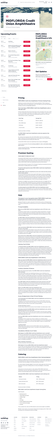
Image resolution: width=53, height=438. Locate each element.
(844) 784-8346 (4, 420)
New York (23, 419)
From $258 (27, 79)
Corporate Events (33, 420)
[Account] (51, 2)
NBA (15, 420)
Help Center (32, 426)
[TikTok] (5, 422)
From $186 (27, 51)
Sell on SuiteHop (45, 2)
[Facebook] (1, 422)
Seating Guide (32, 422)
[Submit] (19, 2)
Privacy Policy (47, 422)
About (38, 419)
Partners (39, 422)
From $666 (27, 85)
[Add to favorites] (50, 10)
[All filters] (2, 38)
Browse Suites (41, 1)
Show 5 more (4, 90)
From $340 (27, 70)
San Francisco (24, 426)
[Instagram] (3, 422)
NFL (14, 419)
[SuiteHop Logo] (4, 2)
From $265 (27, 60)
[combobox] (26, 2)
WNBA (15, 428)
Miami (23, 422)
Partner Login (32, 430)
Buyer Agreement (48, 419)
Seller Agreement (48, 420)
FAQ (30, 428)
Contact (39, 424)
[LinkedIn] (7, 422)
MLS (15, 426)
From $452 (27, 66)
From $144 (27, 75)
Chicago (23, 428)
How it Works (32, 424)
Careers (38, 420)
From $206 (27, 55)
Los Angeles (24, 420)
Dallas (23, 424)
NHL (15, 424)
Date (4, 38)
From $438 (27, 45)
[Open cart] (49, 2)
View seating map (41, 67)
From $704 (27, 41)
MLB (15, 422)
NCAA (15, 430)
